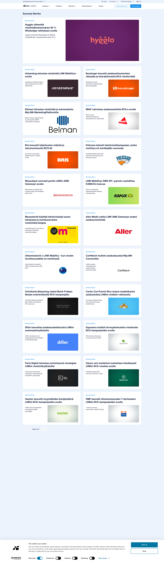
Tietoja (101, 6)
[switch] (58, 558)
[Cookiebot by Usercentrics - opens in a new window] (16, 558)
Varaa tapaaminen (122, 6)
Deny (144, 551)
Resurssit (72, 6)
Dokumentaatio (86, 6)
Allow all (144, 545)
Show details (102, 558)
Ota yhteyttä (136, 6)
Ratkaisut (45, 6)
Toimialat (58, 6)
